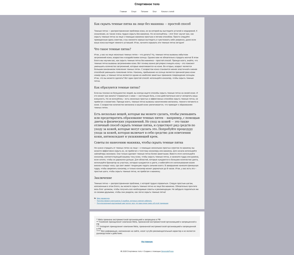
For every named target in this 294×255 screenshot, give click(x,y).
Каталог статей (167, 11)
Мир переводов (103, 198)
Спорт (133, 11)
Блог (155, 11)
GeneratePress (167, 251)
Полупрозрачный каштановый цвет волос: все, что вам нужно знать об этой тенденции (132, 203)
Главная (123, 11)
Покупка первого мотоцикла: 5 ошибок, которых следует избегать (124, 201)
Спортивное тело (147, 4)
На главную (147, 241)
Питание (144, 11)
